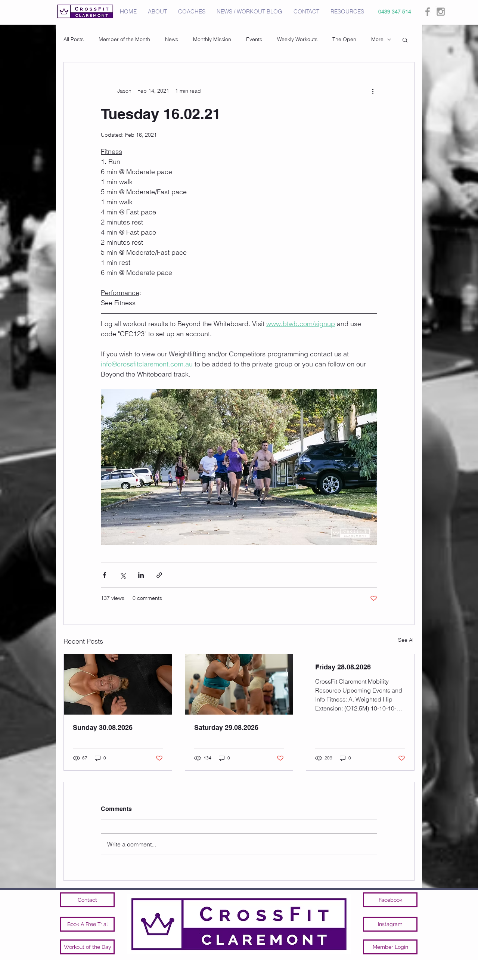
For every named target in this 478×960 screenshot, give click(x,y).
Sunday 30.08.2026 (103, 727)
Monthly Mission (212, 39)
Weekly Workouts (297, 39)
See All (406, 640)
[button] (405, 40)
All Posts (73, 39)
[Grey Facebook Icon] (427, 11)
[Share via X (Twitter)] (122, 575)
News (171, 39)
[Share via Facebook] (104, 575)
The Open (344, 39)
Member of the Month (124, 39)
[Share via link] (159, 575)
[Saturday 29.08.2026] (239, 684)
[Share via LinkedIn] (141, 575)
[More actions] (372, 90)
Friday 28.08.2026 (343, 667)
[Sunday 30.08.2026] (118, 684)
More (377, 39)
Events (254, 39)
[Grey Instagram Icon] (440, 11)
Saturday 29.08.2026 (226, 727)
